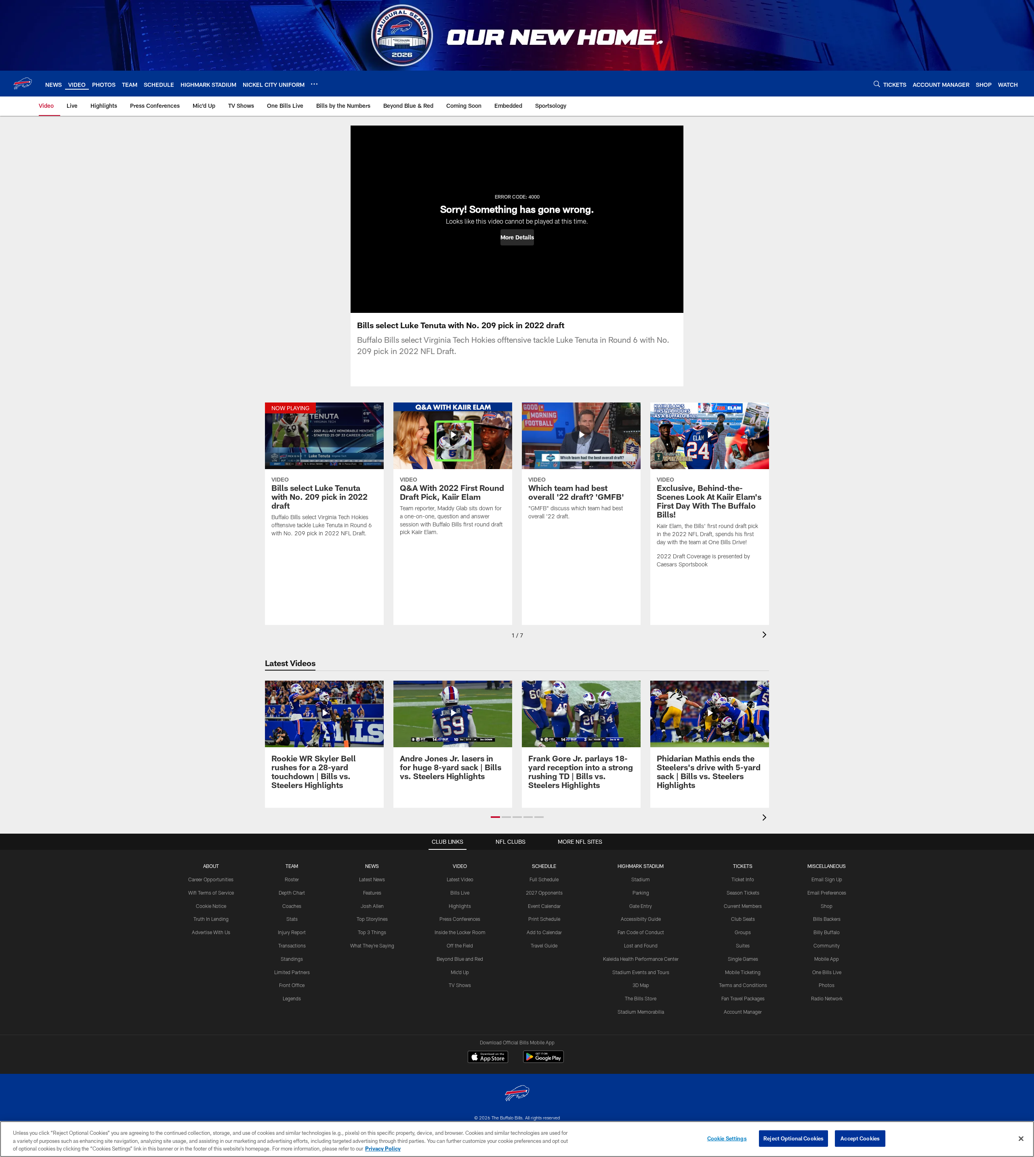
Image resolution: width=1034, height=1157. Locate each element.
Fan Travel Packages (743, 998)
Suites (743, 945)
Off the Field (460, 945)
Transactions (292, 945)
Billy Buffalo (826, 932)
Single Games (743, 959)
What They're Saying (372, 945)
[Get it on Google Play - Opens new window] (543, 1061)
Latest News (372, 879)
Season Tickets (743, 892)
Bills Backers (827, 919)
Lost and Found (641, 945)
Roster (292, 879)
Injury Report (292, 932)
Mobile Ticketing (743, 972)
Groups (743, 932)
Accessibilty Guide (641, 919)
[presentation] (766, 635)
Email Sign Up (826, 879)
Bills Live (459, 892)
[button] (517, 237)
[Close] (1021, 1138)
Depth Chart (292, 892)
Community (826, 945)
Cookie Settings (727, 1138)
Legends (292, 998)
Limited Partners (292, 972)
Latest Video (460, 879)
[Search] (877, 83)
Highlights (460, 906)
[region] (517, 1139)
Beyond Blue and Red (460, 959)
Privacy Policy (383, 1148)
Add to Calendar (544, 932)
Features (372, 892)
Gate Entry (640, 906)
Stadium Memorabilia (641, 1011)
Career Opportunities (210, 879)
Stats (292, 919)
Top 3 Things (372, 932)
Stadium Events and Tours (640, 972)
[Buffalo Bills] (517, 1094)
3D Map (641, 985)
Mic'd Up (460, 972)
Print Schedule (544, 919)
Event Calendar (544, 906)
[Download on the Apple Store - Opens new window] (488, 1058)
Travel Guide (544, 945)
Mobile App (826, 959)
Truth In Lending (211, 919)
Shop (826, 906)
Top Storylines (372, 919)
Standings (292, 959)
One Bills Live (826, 972)
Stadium (640, 879)
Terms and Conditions (743, 985)
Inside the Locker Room (460, 932)
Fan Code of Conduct (641, 932)
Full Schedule (544, 879)
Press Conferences (459, 919)
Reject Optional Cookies (793, 1138)
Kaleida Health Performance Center (641, 959)
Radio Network (827, 998)
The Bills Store (640, 998)
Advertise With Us (211, 932)
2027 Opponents (544, 892)
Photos (826, 985)
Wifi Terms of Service (211, 892)
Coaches (291, 906)
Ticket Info (742, 879)
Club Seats (743, 919)
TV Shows (460, 985)
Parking (641, 892)
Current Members (743, 906)
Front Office (292, 985)
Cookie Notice (211, 906)
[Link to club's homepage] (22, 83)
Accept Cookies (860, 1138)
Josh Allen (372, 906)
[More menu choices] (314, 84)
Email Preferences (826, 892)
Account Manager (743, 1011)
